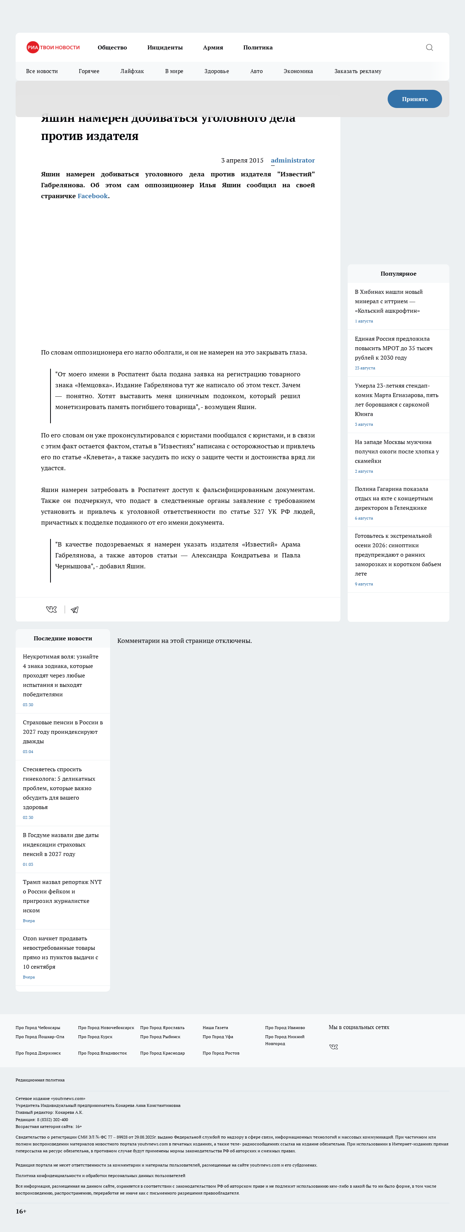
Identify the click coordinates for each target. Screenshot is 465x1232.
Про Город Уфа (218, 1036)
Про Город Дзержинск (38, 1053)
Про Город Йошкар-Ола (40, 1036)
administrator (293, 160)
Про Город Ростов (221, 1053)
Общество (112, 47)
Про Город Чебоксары (38, 1027)
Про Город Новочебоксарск (106, 1027)
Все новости (42, 71)
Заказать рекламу (358, 71)
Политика (258, 47)
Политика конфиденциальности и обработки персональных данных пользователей (100, 1175)
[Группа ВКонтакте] (333, 1047)
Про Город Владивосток (102, 1053)
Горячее (89, 71)
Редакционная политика (40, 1080)
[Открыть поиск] (429, 47)
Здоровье (217, 71)
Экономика (299, 71)
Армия (213, 47)
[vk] (52, 609)
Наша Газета (215, 1027)
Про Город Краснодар (162, 1053)
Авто (256, 71)
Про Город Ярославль (162, 1027)
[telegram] (77, 609)
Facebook (93, 196)
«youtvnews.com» (68, 1098)
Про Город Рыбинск (160, 1036)
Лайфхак (132, 71)
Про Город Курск (95, 1036)
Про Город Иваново (285, 1027)
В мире (174, 71)
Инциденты (165, 47)
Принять (415, 99)
